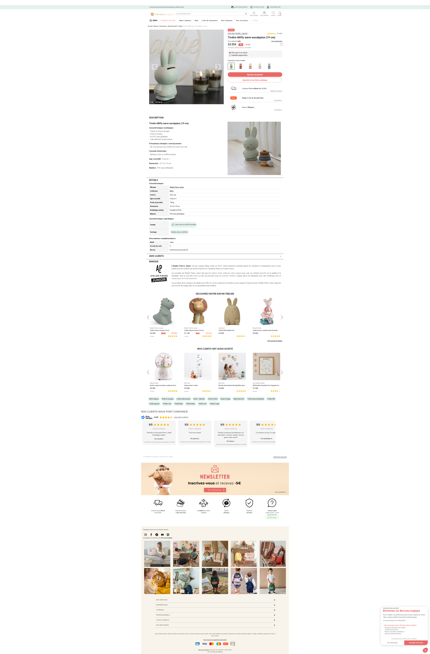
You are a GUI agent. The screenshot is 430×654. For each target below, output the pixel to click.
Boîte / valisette (199, 399)
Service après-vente (206, 633)
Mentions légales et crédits (249, 633)
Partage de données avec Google (395, 627)
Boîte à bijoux (154, 399)
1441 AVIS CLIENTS (181, 417)
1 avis (280, 33)
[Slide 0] (150, 102)
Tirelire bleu (178, 404)
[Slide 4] (158, 102)
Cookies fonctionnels (391, 629)
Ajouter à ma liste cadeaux (255, 80)
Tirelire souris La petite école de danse (265, 330)
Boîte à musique (167, 399)
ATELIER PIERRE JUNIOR (237, 33)
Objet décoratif (172, 26)
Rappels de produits (221, 633)
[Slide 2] (154, 102)
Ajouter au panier (255, 74)
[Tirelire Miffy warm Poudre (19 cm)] (250, 66)
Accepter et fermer (416, 643)
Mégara (220, 652)
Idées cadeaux (185, 20)
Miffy (239, 41)
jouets (195, 276)
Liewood (221, 328)
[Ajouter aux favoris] (281, 44)
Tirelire (180, 26)
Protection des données (234, 633)
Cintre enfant (212, 399)
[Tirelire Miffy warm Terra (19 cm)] (240, 66)
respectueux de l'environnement (184, 278)
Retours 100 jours (258, 7)
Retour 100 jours (167, 633)
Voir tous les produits (274, 341)
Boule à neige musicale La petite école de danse (165, 385)
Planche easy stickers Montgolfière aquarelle (232, 385)
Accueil (150, 26)
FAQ (214, 633)
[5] (172, 336)
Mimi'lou (187, 383)
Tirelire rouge (214, 404)
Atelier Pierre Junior (177, 187)
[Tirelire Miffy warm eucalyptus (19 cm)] (231, 66)
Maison (156, 26)
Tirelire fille (271, 399)
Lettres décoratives (183, 399)
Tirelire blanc (190, 404)
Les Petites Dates (259, 383)
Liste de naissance (210, 20)
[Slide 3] (156, 102)
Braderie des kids (168, 20)
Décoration (163, 26)
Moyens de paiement (179, 633)
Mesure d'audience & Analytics (394, 631)
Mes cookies (215, 635)
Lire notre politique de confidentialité (394, 620)
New (196, 20)
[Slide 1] (152, 102)
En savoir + (278, 100)
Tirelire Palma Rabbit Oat (226, 330)
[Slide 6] (161, 102)
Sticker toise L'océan (191, 385)
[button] (425, 650)
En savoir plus (392, 643)
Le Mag (255, 20)
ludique (231, 269)
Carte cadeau (158, 633)
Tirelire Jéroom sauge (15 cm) (159, 330)
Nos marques (226, 20)
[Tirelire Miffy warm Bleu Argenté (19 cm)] (269, 66)
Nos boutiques (242, 20)
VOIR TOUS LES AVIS (280, 457)
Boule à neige (225, 399)
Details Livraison (276, 91)
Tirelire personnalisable (255, 399)
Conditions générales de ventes (266, 633)
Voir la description (276, 41)
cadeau (215, 283)
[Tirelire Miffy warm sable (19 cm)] (259, 66)
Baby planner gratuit (241, 7)
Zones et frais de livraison (193, 633)
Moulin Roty (257, 328)
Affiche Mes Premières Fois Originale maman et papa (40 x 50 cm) (274, 385)
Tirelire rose (167, 404)
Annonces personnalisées (393, 634)
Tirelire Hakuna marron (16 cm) (194, 330)
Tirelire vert (202, 404)
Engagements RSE (275, 7)
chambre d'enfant (228, 276)
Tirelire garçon (154, 404)
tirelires (214, 273)
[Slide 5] (159, 102)
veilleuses (226, 273)
